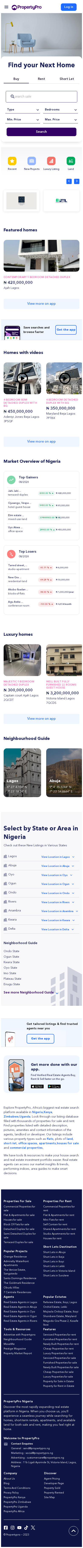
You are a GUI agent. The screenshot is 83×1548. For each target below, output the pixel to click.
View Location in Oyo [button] (55, 875)
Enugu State (12, 984)
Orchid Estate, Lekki (55, 1307)
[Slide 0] (52, 390)
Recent (12, 169)
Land (71, 169)
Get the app (66, 329)
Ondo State (11, 951)
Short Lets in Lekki (54, 1266)
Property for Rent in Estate (58, 1386)
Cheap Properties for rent (58, 1349)
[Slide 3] (15, 390)
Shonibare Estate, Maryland (59, 1316)
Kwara (12, 919)
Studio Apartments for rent (59, 1234)
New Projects (31, 169)
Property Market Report (18, 1353)
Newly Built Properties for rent (61, 1344)
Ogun (12, 883)
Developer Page (54, 1483)
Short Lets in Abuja (54, 1252)
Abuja (12, 865)
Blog (6, 1483)
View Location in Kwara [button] (56, 920)
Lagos (12, 856)
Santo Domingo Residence (20, 1278)
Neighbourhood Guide (18, 1339)
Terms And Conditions (17, 1488)
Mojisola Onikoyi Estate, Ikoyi (60, 1311)
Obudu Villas (11, 1288)
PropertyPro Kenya (14, 1497)
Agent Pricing (52, 1479)
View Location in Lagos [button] (56, 857)
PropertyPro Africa (14, 1511)
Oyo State (10, 967)
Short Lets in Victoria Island (59, 1271)
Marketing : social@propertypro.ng (32, 1453)
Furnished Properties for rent (60, 1339)
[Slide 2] (13, 390)
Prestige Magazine (15, 1349)
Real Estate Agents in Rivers (20, 1321)
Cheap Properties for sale (58, 1372)
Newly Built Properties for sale (61, 1367)
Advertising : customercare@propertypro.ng (37, 1458)
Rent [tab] (41, 79)
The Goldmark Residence (19, 1283)
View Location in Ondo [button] (56, 893)
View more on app (41, 304)
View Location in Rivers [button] (56, 902)
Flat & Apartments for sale (19, 1215)
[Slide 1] (54, 390)
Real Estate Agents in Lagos (20, 1302)
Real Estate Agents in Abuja (20, 1307)
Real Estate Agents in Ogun (20, 1316)
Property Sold (52, 1488)
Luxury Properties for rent (58, 1353)
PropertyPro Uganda (16, 1507)
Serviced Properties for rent (59, 1335)
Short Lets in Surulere (56, 1275)
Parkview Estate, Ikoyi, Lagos (60, 1302)
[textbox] (22, 110)
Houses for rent (52, 1238)
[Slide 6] (20, 390)
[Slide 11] (29, 390)
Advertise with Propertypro (20, 1335)
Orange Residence (15, 1257)
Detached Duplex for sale (19, 1229)
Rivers (12, 901)
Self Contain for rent (55, 1224)
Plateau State (12, 978)
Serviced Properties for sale (59, 1358)
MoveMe (9, 1344)
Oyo (11, 874)
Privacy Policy (11, 1493)
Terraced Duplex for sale (18, 1242)
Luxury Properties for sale (58, 1377)
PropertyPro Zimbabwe (17, 1502)
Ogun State (11, 956)
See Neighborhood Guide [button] (29, 992)
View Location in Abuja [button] (55, 866)
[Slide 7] (22, 390)
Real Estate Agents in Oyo (19, 1311)
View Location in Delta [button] (55, 929)
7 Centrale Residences (17, 1292)
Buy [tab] (16, 79)
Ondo (12, 892)
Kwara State (12, 962)
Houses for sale (13, 1220)
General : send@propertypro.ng (30, 1448)
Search (41, 132)
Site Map (49, 1497)
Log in (68, 7)
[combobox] (22, 110)
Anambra (14, 910)
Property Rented (54, 1493)
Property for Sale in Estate (58, 1381)
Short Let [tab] (67, 79)
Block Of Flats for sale (16, 1224)
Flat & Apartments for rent (58, 1215)
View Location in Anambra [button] (57, 911)
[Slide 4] (60, 390)
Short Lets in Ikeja (53, 1257)
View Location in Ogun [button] (55, 884)
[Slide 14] (34, 390)
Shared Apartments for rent (59, 1229)
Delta (11, 928)
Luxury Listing (51, 169)
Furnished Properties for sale (60, 1363)
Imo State (10, 973)
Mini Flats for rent (53, 1220)
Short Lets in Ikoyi (53, 1261)
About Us (9, 1479)
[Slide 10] (27, 390)
